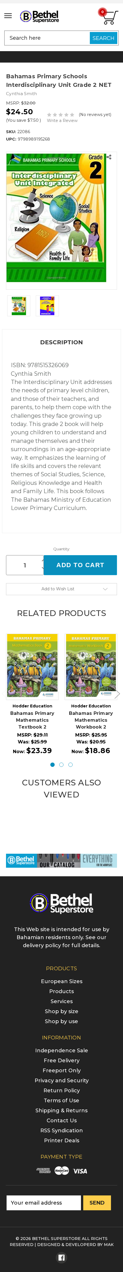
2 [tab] (61, 765)
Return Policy (61, 1090)
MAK (109, 1244)
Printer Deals (61, 1140)
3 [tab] (70, 765)
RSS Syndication (61, 1130)
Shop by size (61, 1011)
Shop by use (61, 1021)
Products (61, 991)
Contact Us (62, 1120)
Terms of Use (61, 1100)
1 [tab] (52, 765)
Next (117, 693)
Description (61, 342)
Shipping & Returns (61, 1110)
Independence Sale (61, 1050)
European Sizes (61, 981)
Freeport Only (62, 1070)
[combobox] (61, 38)
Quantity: (61, 549)
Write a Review (62, 120)
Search (103, 38)
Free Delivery (62, 1060)
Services (62, 1001)
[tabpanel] (32, 695)
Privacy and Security (62, 1080)
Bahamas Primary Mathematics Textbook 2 (32, 720)
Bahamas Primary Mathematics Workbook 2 (91, 720)
